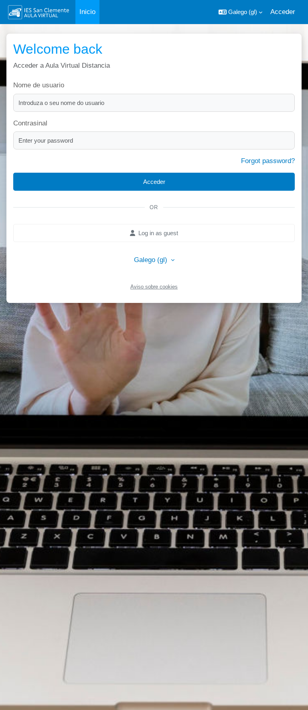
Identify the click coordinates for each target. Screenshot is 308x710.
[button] (240, 12)
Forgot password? (268, 161)
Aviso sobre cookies (154, 287)
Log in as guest (158, 233)
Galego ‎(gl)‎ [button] (151, 260)
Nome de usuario (38, 85)
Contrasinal (30, 123)
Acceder (282, 12)
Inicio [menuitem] (87, 12)
